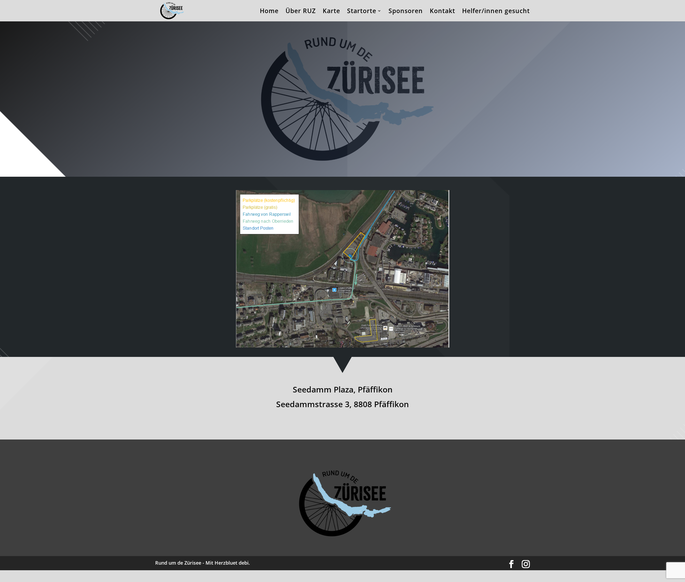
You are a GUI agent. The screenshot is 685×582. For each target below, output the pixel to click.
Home (269, 12)
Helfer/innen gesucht (496, 12)
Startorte (361, 12)
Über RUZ (301, 12)
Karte (331, 12)
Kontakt (442, 12)
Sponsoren (406, 12)
